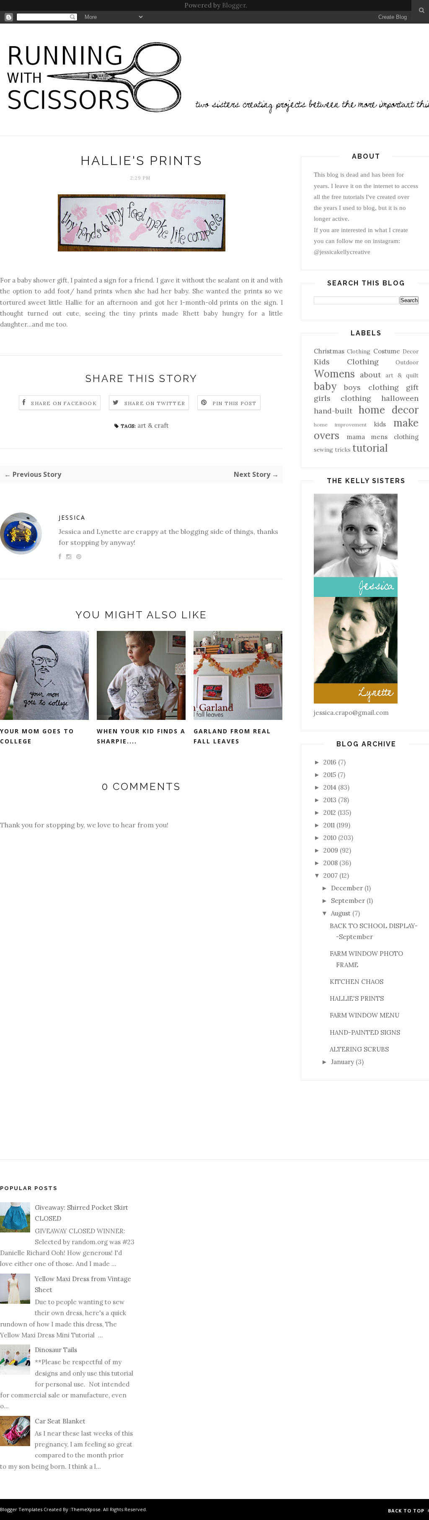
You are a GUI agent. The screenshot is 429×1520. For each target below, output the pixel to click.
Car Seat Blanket (60, 1421)
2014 (329, 787)
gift (412, 387)
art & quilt (402, 375)
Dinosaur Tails (56, 1350)
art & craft (153, 425)
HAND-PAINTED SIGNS (365, 1032)
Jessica (72, 517)
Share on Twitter (154, 403)
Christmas (329, 351)
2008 (330, 863)
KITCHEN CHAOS (356, 982)
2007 (330, 875)
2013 (329, 800)
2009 (330, 850)
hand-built (333, 411)
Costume (386, 351)
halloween (400, 398)
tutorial (370, 448)
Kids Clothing (346, 361)
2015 (329, 775)
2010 (329, 838)
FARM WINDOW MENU (364, 1015)
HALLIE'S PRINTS (357, 998)
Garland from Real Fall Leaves (232, 736)
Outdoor (407, 362)
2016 (329, 762)
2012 (329, 812)
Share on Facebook (63, 403)
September (348, 901)
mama (355, 437)
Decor (411, 351)
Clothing (358, 351)
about (370, 374)
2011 (329, 825)
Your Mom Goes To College (37, 736)
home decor (389, 409)
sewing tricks (332, 449)
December (347, 888)
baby (325, 386)
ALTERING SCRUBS (359, 1049)
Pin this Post (234, 403)
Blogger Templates (21, 1509)
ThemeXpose (86, 1509)
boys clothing (371, 387)
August (341, 913)
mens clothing (395, 437)
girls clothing (342, 398)
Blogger (234, 5)
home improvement (340, 424)
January (342, 1062)
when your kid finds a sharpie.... (141, 736)
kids (380, 424)
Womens (334, 373)
